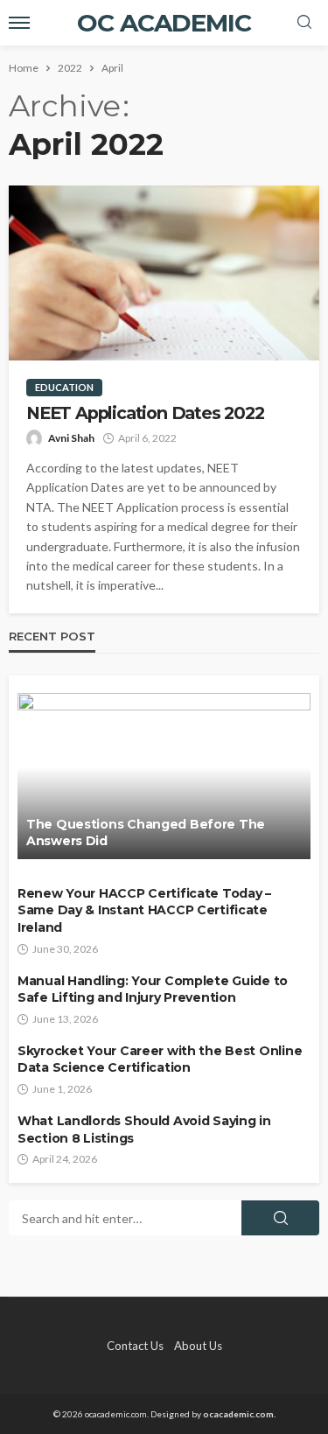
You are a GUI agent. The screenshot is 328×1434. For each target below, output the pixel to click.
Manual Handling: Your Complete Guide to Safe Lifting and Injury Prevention (152, 989)
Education (64, 387)
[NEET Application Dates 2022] (164, 272)
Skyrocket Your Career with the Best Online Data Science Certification (159, 1059)
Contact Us (135, 1346)
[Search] (304, 22)
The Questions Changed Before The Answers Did (145, 833)
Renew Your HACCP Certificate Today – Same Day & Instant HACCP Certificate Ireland (144, 910)
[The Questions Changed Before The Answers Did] (164, 776)
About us (198, 1346)
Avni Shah (71, 437)
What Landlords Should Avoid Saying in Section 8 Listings (144, 1129)
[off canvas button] (19, 22)
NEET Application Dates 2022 (145, 413)
